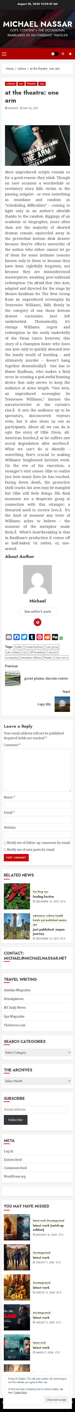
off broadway (37, 652)
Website (10, 827)
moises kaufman (34, 647)
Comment (12, 745)
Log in (8, 1151)
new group (52, 647)
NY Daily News (15, 1007)
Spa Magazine (14, 1016)
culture (11, 83)
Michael (13, 108)
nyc (21, 83)
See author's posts (37, 611)
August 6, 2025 (45, 1292)
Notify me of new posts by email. (31, 849)
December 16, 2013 (47, 901)
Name (9, 797)
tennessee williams (31, 658)
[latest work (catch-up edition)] (17, 1227)
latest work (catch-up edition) (48, 1227)
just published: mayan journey (49, 931)
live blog (38, 891)
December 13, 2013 (47, 938)
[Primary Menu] (4, 54)
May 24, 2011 (30, 108)
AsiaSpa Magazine (17, 990)
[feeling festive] (17, 896)
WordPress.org (15, 1176)
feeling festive (43, 896)
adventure (39, 915)
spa (35, 924)
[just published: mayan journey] (17, 926)
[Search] (63, 54)
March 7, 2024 (45, 1352)
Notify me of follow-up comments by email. (39, 843)
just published (49, 920)
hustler (18, 647)
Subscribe (70, 54)
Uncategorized (55, 1220)
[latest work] (17, 1257)
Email (9, 812)
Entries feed (13, 1160)
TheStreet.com (14, 1025)
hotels (36, 920)
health (59, 915)
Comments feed (15, 1168)
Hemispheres (13, 999)
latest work (39, 1220)
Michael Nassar (37, 24)
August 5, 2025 (45, 1322)
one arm (53, 652)
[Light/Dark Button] (55, 54)
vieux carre (61, 658)
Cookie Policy (20, 1392)
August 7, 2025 (45, 1262)
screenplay (12, 658)
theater (31, 83)
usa (42, 83)
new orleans (13, 652)
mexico (63, 920)
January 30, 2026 (46, 1235)
